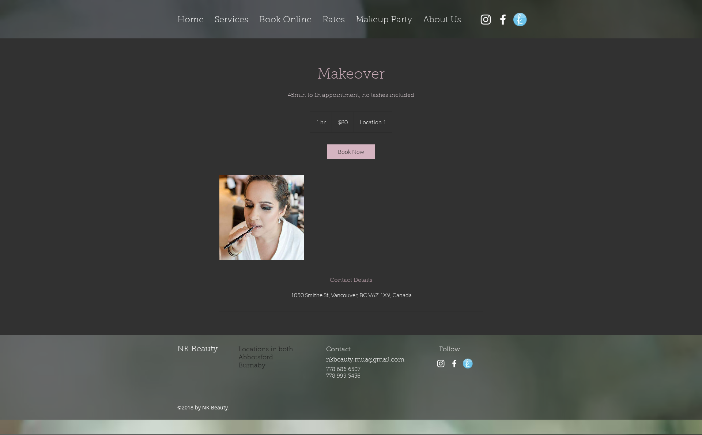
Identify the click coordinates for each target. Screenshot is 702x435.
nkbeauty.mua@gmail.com (365, 360)
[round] (520, 19)
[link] (351, 151)
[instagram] (441, 363)
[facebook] (503, 19)
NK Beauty (197, 349)
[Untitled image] (261, 217)
